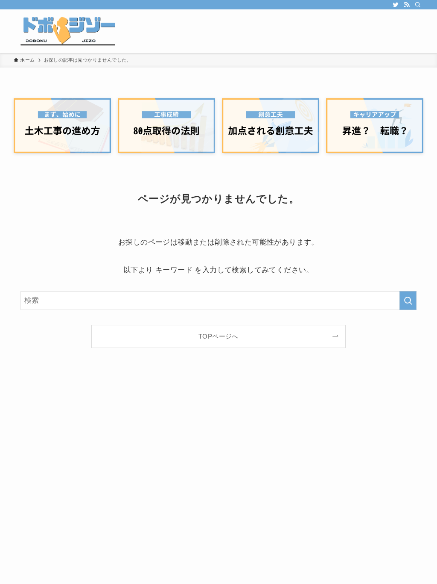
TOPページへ (218, 336)
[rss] (406, 4)
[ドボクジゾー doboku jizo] (64, 31)
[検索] (417, 4)
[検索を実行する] (408, 300)
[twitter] (395, 4)
